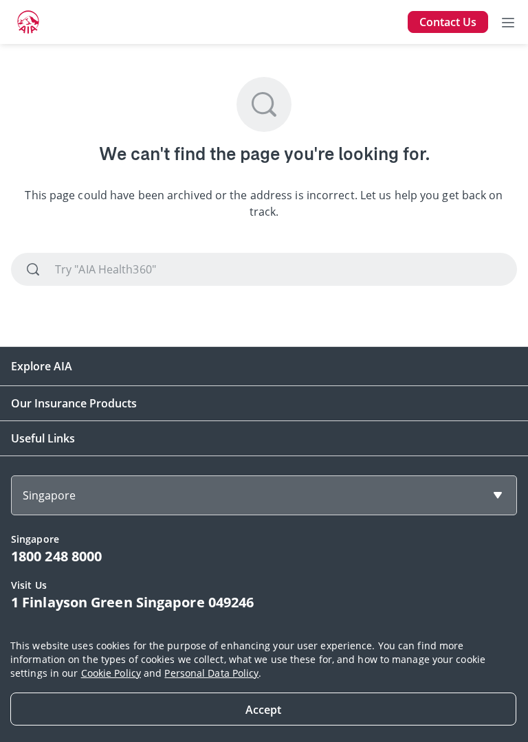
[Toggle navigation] (508, 22)
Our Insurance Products (74, 403)
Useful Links (43, 438)
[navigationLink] (28, 22)
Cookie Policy (111, 672)
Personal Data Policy (211, 672)
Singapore (49, 495)
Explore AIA (41, 366)
